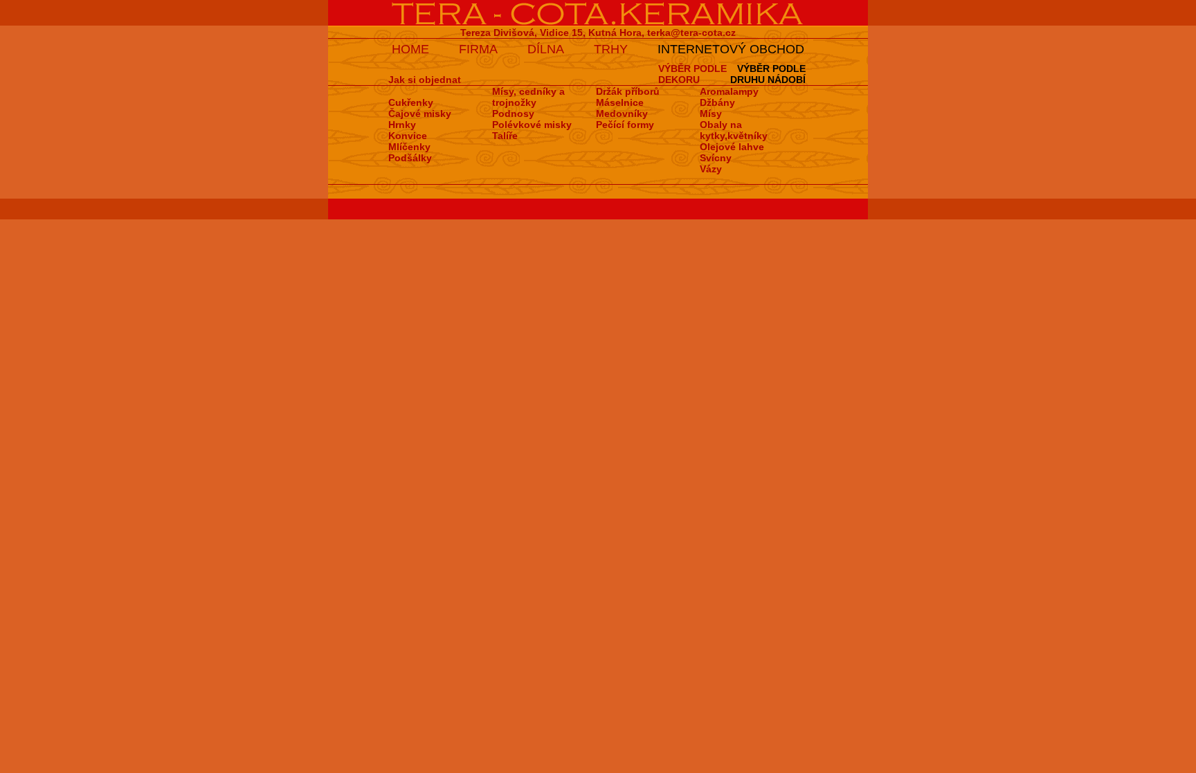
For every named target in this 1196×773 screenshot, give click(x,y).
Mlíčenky (409, 146)
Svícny (716, 157)
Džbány (717, 102)
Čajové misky (419, 113)
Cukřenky (410, 102)
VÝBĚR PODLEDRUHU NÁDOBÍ (768, 74)
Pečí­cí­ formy (625, 124)
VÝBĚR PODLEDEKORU (692, 74)
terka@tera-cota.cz (691, 32)
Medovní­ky (622, 113)
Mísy (711, 113)
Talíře (505, 135)
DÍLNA (545, 49)
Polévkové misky (532, 124)
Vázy (711, 168)
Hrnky (402, 124)
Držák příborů (628, 91)
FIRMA (478, 49)
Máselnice (620, 102)
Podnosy (513, 113)
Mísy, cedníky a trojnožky (528, 97)
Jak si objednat (424, 79)
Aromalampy (729, 91)
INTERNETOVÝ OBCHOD (731, 49)
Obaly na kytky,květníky (734, 130)
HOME (410, 49)
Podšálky (410, 157)
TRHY (611, 49)
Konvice (407, 135)
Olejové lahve (732, 146)
